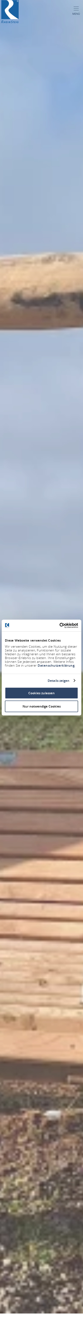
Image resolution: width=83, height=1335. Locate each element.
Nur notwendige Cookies (42, 706)
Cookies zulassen (41, 693)
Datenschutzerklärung (56, 665)
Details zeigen (58, 680)
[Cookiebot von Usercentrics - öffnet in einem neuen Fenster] (59, 625)
